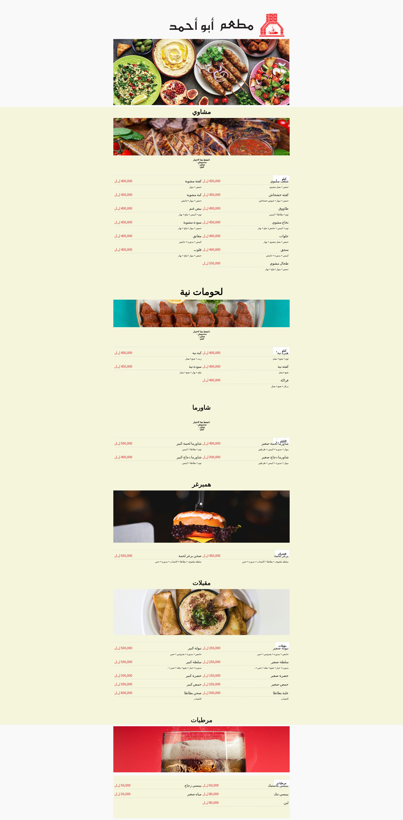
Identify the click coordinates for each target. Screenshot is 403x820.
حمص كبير (194, 684)
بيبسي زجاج (193, 785)
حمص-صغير (280, 684)
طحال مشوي (279, 263)
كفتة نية (283, 366)
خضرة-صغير (280, 675)
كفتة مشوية (193, 181)
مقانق (197, 236)
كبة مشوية (194, 195)
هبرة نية (283, 353)
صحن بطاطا (193, 693)
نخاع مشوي (280, 222)
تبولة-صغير (281, 648)
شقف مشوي (279, 181)
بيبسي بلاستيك (278, 785)
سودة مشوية (192, 222)
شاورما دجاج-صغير (275, 457)
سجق (285, 249)
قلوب (198, 249)
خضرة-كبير (194, 675)
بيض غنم (195, 208)
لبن (286, 802)
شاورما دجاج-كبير (189, 457)
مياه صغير (194, 794)
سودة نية (195, 366)
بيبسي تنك (281, 794)
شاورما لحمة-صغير (275, 443)
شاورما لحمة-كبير (189, 443)
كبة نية (197, 353)
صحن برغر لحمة (190, 556)
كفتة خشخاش (279, 195)
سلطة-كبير (194, 662)
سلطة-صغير (280, 662)
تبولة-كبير (195, 648)
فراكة (285, 380)
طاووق (283, 208)
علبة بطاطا (281, 693)
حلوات (284, 236)
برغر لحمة (281, 556)
